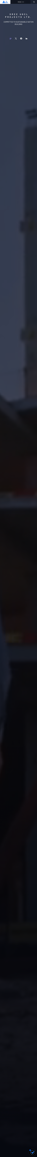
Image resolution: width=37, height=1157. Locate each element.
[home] (5, 2)
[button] (20, 2)
